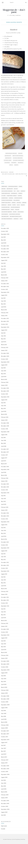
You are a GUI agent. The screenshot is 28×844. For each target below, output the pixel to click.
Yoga (21, 218)
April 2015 (3, 504)
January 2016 (4, 481)
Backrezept (8, 155)
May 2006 (3, 786)
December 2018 (5, 423)
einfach (23, 191)
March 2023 (4, 275)
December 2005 (5, 800)
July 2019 (3, 402)
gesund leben (7, 160)
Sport (12, 209)
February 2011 (4, 623)
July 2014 (3, 527)
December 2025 (5, 228)
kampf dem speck (6, 202)
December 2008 (5, 696)
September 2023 (5, 257)
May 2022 (3, 304)
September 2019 (5, 397)
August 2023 (4, 260)
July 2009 (3, 675)
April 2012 (3, 585)
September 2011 (5, 606)
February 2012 (4, 591)
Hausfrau (13, 22)
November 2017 (5, 452)
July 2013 (3, 553)
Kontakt (3, 828)
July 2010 (3, 641)
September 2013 (5, 548)
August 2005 (4, 812)
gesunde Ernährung (18, 160)
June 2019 (3, 405)
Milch (11, 164)
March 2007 (4, 757)
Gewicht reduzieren (7, 200)
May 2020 (3, 373)
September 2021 (5, 327)
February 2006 (4, 794)
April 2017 (3, 460)
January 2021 (4, 350)
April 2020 (3, 376)
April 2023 (3, 272)
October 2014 (4, 519)
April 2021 (3, 341)
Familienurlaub (6, 193)
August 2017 (4, 458)
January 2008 (4, 728)
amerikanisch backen (11, 153)
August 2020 (4, 365)
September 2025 (5, 234)
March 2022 (4, 309)
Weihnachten (5, 216)
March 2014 (4, 539)
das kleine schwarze (7, 191)
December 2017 (5, 449)
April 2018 (3, 446)
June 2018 (3, 440)
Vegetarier (20, 211)
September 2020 (5, 362)
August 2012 (4, 574)
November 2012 (5, 565)
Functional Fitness (11, 195)
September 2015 (5, 492)
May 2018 (3, 443)
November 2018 (5, 426)
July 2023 (3, 263)
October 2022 (4, 289)
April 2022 (3, 306)
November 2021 (5, 321)
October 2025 (4, 231)
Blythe (16, 188)
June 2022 (3, 301)
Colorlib (13, 839)
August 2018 (4, 434)
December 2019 (5, 388)
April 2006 (3, 789)
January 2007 (4, 762)
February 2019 (4, 417)
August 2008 (4, 707)
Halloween (16, 200)
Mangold (4, 204)
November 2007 (5, 733)
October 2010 (4, 632)
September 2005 (5, 809)
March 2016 (4, 475)
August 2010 (4, 638)
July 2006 (3, 780)
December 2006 (5, 765)
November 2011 (5, 600)
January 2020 (4, 385)
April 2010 (3, 649)
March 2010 (4, 652)
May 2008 (3, 716)
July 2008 (3, 710)
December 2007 (5, 731)
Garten (20, 195)
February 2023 (4, 277)
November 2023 (5, 251)
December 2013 (5, 542)
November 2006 (5, 768)
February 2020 (4, 382)
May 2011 (3, 614)
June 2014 (3, 530)
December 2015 (5, 484)
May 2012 (3, 582)
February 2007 (4, 760)
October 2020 (4, 359)
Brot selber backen (18, 155)
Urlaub (17, 209)
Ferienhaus (14, 193)
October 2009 (4, 667)
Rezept (16, 164)
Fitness (20, 193)
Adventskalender (12, 186)
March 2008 (4, 722)
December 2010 (5, 629)
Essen (8, 22)
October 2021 (4, 324)
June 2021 (3, 336)
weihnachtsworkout (7, 218)
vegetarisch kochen (14, 214)
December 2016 (5, 466)
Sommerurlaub (5, 209)
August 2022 (4, 295)
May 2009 (3, 681)
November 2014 (5, 516)
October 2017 (4, 455)
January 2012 (4, 594)
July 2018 (3, 437)
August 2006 (4, 777)
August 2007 (4, 742)
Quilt (18, 204)
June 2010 (3, 643)
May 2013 (3, 559)
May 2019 (3, 408)
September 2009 (5, 670)
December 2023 (5, 248)
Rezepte (19, 22)
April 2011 (3, 617)
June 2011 (3, 611)
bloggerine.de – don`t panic (14, 11)
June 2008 (3, 713)
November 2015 (5, 487)
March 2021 (4, 344)
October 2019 (4, 394)
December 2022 (5, 283)
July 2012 (3, 577)
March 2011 (4, 620)
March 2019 (4, 414)
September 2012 (5, 571)
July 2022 (3, 298)
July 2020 (3, 367)
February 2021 (4, 347)
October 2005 (4, 806)
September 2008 (5, 704)
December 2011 (5, 597)
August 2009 (4, 672)
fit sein (3, 195)
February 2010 (4, 655)
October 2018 (4, 428)
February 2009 (4, 690)
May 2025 (3, 240)
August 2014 (4, 524)
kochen (19, 202)
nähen (9, 204)
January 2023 (4, 280)
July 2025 (3, 237)
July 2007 (3, 745)
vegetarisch (5, 214)
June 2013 (3, 556)
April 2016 (3, 472)
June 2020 (3, 370)
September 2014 (5, 521)
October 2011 (4, 603)
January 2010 (4, 658)
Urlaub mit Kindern (7, 211)
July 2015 (3, 495)
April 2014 (3, 536)
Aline (19, 32)
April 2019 (3, 411)
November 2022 (5, 286)
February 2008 (4, 725)
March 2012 (4, 588)
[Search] (26, 2)
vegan (14, 211)
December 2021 (5, 318)
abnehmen (4, 186)
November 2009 (5, 664)
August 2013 (4, 550)
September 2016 (5, 469)
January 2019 (4, 420)
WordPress (22, 839)
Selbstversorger (15, 207)
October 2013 (4, 545)
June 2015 (3, 498)
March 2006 (4, 792)
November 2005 (5, 803)
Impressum (4, 826)
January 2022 (4, 315)
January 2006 (4, 797)
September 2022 (5, 292)
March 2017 (4, 463)
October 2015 (4, 489)
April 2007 (3, 754)
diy (15, 191)
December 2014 (5, 513)
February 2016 (4, 478)
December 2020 (5, 353)
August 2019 (4, 399)
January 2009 (4, 693)
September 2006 (5, 774)
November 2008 (5, 699)
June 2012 (3, 580)
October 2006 (4, 771)
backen (20, 153)
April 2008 (3, 719)
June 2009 (3, 678)
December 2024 (5, 246)
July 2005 (3, 815)
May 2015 (3, 501)
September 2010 (5, 635)
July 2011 (3, 609)
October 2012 (4, 568)
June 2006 (3, 783)
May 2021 (3, 338)
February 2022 (4, 312)
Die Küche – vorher (7, 172)
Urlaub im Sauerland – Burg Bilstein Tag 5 (14, 173)
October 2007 (4, 736)
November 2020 (5, 356)
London (24, 202)
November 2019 (5, 391)
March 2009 (4, 687)
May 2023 (3, 269)
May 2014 (3, 533)
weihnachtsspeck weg (15, 216)
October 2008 (4, 702)
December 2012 (5, 562)
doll (18, 191)
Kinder (13, 202)
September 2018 (5, 431)
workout (16, 218)
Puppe (14, 204)
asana (20, 186)
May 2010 (3, 646)
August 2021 (4, 330)
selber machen (5, 207)
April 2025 (3, 243)
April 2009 (3, 684)
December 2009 (5, 661)
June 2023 (3, 266)
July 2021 (3, 333)
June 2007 (3, 748)
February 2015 (4, 507)
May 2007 (3, 751)
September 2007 (5, 739)
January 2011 (4, 626)
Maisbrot (14, 162)
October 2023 (4, 254)
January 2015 (4, 510)
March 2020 (4, 379)
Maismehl (20, 162)
